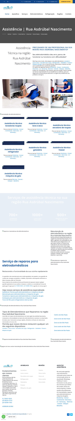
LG (40, 69)
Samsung (44, 69)
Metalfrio (67, 69)
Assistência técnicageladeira (37, 148)
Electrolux (35, 69)
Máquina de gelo (37, 64)
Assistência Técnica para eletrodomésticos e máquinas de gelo (22, 292)
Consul (59, 67)
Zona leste (44, 34)
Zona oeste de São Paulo (62, 326)
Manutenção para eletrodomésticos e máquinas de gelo (20, 294)
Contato (68, 14)
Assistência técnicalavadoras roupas (13, 124)
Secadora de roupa (45, 62)
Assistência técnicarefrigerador (13, 150)
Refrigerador (56, 62)
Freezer (69, 62)
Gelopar (61, 69)
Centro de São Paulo (61, 315)
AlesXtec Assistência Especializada (17, 414)
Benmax (50, 69)
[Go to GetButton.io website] (3, 419)
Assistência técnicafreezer (61, 148)
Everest (56, 69)
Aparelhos (15, 14)
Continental (65, 67)
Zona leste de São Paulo (62, 330)
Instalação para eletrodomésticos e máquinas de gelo (19, 298)
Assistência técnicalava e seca (37, 124)
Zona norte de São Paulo (62, 319)
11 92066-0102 (53, 1)
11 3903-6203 (27, 1)
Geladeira (63, 62)
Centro (15, 34)
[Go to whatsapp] (3, 416)
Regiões (60, 14)
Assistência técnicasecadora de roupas (62, 126)
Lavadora (67, 61)
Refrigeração (49, 14)
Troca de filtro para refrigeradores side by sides (17, 300)
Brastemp (53, 67)
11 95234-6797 (40, 1)
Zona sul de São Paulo (61, 323)
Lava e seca (36, 62)
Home (7, 14)
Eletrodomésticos (36, 14)
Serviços (25, 14)
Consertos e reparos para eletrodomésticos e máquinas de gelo (22, 296)
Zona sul (28, 34)
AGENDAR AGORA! (66, 1)
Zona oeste (36, 34)
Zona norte (21, 34)
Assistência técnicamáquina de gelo (13, 174)
